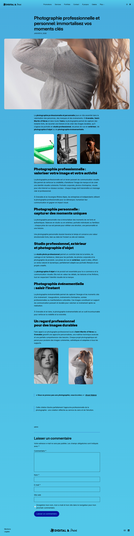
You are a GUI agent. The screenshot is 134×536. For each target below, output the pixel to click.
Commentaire (40, 451)
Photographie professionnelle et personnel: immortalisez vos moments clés (67, 23)
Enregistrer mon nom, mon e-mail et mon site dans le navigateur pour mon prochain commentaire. (66, 506)
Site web (37, 495)
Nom (36, 475)
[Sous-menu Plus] (103, 4)
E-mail (37, 485)
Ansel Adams (91, 395)
